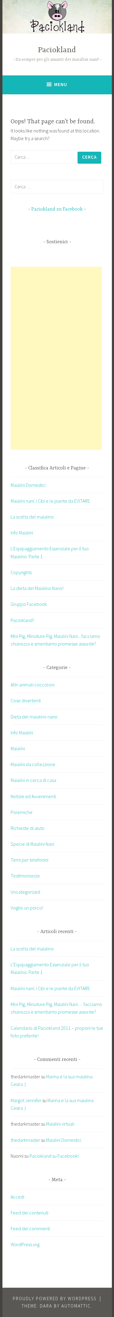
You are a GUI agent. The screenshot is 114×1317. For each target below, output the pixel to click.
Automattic (76, 1306)
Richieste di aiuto (27, 828)
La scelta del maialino (32, 517)
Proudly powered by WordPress (54, 1298)
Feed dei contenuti (29, 1213)
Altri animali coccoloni (32, 685)
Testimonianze (25, 876)
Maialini (18, 748)
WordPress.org (25, 1244)
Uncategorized (25, 892)
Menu (60, 84)
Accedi (17, 1197)
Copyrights (21, 572)
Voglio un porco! (27, 908)
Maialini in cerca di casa (33, 780)
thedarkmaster (25, 1140)
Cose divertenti (26, 700)
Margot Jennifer (26, 1100)
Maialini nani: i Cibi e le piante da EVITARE (50, 501)
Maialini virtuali (60, 1124)
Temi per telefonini (29, 860)
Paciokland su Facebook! (54, 1156)
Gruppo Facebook (29, 604)
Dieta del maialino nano (34, 717)
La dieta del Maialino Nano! (37, 588)
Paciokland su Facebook (57, 209)
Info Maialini (22, 533)
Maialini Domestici (28, 485)
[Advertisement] (56, 358)
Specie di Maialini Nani (32, 844)
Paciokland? (22, 620)
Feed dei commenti (30, 1228)
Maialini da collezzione (33, 764)
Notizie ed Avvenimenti (33, 796)
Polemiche (22, 812)
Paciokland (57, 50)
